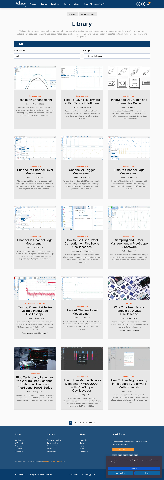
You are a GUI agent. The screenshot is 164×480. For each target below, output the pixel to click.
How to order (52, 446)
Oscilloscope (19, 440)
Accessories (19, 449)
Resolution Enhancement (35, 99)
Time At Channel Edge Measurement (129, 171)
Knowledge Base (88, 14)
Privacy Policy (46, 461)
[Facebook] (120, 456)
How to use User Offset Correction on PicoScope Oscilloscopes (82, 243)
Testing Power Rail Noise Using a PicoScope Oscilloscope (35, 311)
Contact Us (84, 452)
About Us (83, 440)
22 (79, 423)
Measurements (32, 333)
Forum (49, 449)
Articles (42, 303)
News (82, 446)
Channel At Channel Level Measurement (35, 171)
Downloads (55, 4)
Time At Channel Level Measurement (82, 312)
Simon (28, 104)
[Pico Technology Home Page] (21, 4)
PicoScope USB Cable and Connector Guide (129, 101)
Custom (44, 4)
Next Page (89, 423)
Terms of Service (57, 461)
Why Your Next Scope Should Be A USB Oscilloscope (129, 311)
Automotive (19, 452)
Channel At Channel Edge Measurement (35, 241)
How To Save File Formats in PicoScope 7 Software (82, 101)
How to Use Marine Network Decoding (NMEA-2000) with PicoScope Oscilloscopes (82, 385)
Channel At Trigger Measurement (82, 171)
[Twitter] (114, 456)
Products (33, 4)
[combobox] (47, 56)
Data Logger (19, 446)
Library (76, 4)
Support (67, 4)
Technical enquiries (54, 440)
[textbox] (46, 56)
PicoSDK (136, 330)
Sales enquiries (52, 443)
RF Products (19, 443)
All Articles (72, 14)
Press (82, 449)
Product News (35, 373)
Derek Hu (28, 318)
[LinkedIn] (131, 456)
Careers (86, 4)
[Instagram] (125, 456)
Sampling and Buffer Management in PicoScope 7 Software (129, 243)
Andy (124, 251)
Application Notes (31, 303)
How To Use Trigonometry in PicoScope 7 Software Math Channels (129, 384)
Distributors (51, 452)
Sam (29, 392)
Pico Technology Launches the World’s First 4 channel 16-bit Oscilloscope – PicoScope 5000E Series (35, 382)
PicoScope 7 (43, 333)
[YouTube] (136, 456)
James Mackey (76, 251)
